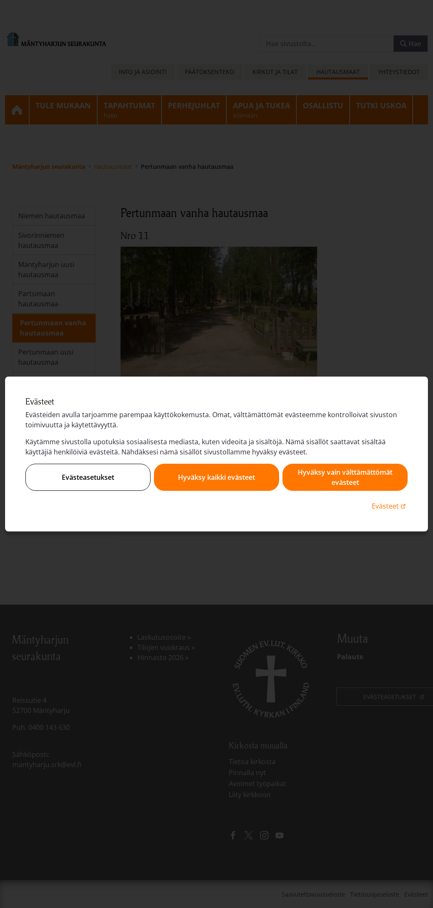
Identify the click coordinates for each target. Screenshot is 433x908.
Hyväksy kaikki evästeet (216, 477)
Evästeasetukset (88, 477)
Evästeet (390, 506)
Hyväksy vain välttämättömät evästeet (345, 477)
